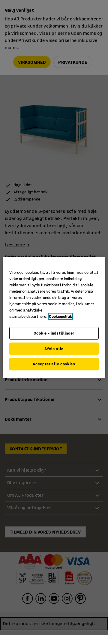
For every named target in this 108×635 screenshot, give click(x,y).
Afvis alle (54, 348)
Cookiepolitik (60, 316)
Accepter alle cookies (54, 364)
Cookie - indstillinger (54, 333)
